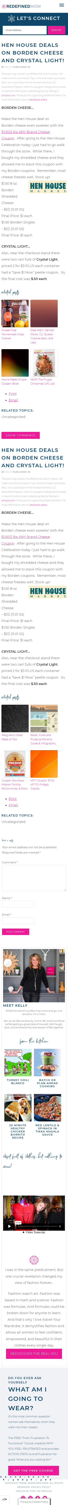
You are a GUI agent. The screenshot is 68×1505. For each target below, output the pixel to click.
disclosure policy (38, 99)
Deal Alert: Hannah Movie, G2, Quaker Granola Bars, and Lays (42, 336)
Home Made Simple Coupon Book (13, 381)
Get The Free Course (33, 1470)
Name (7, 898)
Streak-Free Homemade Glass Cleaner (12, 334)
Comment (10, 862)
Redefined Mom (21, 6)
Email (13, 400)
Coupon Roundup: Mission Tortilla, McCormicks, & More (14, 784)
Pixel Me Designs (41, 1491)
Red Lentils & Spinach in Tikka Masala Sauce (47, 1130)
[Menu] (61, 5)
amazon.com (8, 95)
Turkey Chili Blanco (18, 1081)
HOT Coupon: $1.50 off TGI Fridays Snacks (42, 784)
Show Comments (20, 435)
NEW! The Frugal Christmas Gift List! (42, 381)
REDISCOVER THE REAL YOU (34, 1354)
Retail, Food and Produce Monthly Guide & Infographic (43, 739)
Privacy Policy (41, 1487)
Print (13, 394)
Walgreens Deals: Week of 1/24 (12, 737)
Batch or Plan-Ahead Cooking (47, 1083)
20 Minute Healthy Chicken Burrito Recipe (17, 1131)
